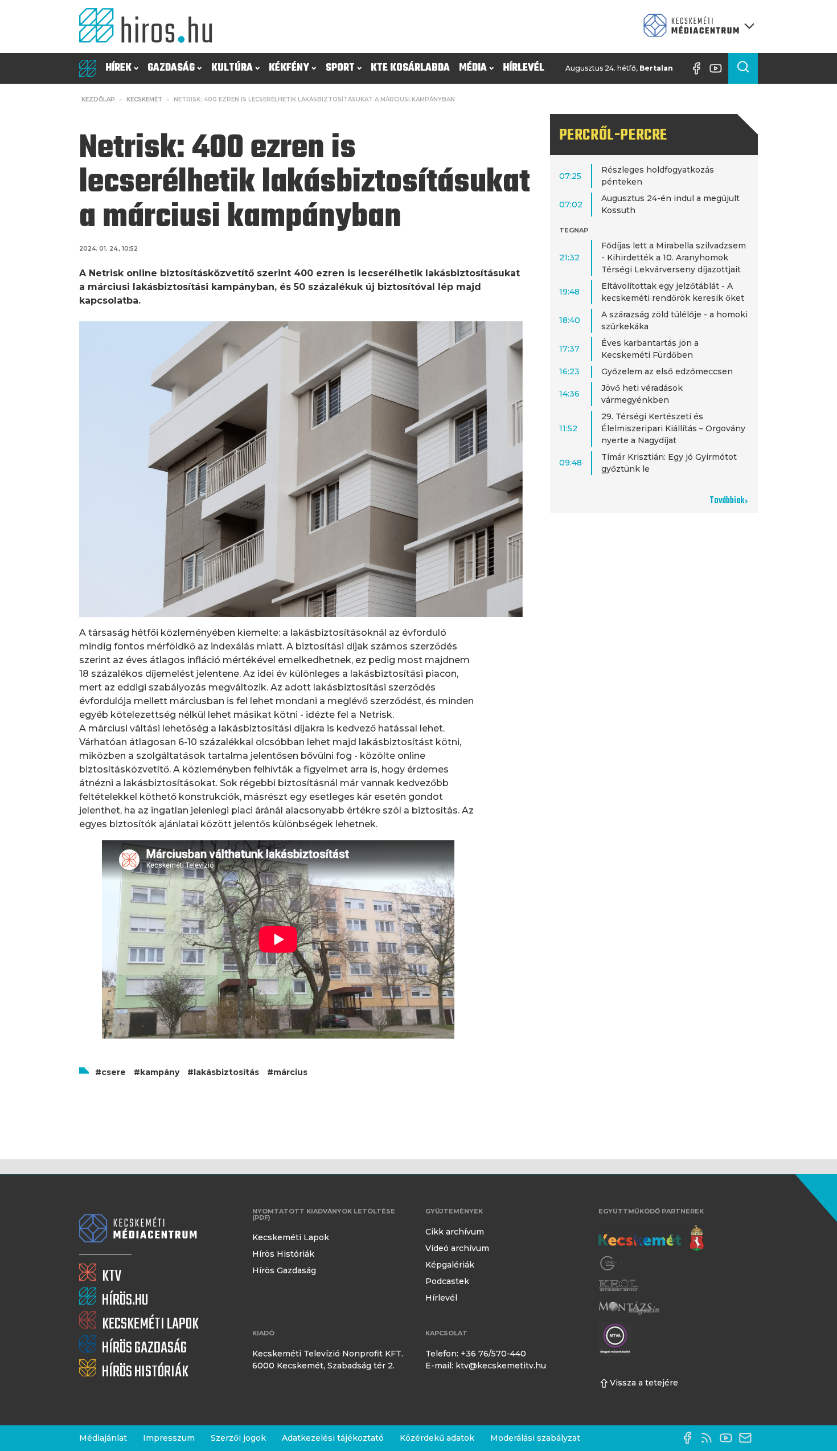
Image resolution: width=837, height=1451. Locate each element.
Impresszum (169, 1438)
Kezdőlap (98, 99)
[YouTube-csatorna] (718, 68)
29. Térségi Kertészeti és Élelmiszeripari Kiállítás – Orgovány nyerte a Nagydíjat (673, 428)
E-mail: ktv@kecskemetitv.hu (485, 1365)
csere (113, 1072)
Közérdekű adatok (437, 1438)
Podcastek (447, 1281)
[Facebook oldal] (699, 68)
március (290, 1072)
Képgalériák (449, 1265)
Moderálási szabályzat (535, 1438)
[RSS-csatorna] (709, 1438)
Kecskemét (144, 99)
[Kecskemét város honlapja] (651, 1238)
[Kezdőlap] (150, 26)
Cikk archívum (454, 1232)
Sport (340, 68)
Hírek (118, 68)
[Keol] (618, 1285)
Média (473, 68)
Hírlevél (523, 68)
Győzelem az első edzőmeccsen (667, 371)
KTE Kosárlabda (410, 68)
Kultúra (232, 68)
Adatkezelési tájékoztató (333, 1438)
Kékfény (289, 68)
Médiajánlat (103, 1438)
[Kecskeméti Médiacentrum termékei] (696, 26)
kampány (159, 1072)
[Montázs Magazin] (628, 1308)
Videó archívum (457, 1248)
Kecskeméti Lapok (290, 1237)
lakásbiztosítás (226, 1072)
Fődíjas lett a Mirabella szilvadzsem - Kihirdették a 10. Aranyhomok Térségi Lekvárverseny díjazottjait (673, 257)
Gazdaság (171, 68)
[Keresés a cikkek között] (743, 68)
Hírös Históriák (283, 1254)
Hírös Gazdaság (284, 1270)
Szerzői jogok (238, 1438)
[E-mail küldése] (748, 1438)
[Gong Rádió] (614, 1263)
